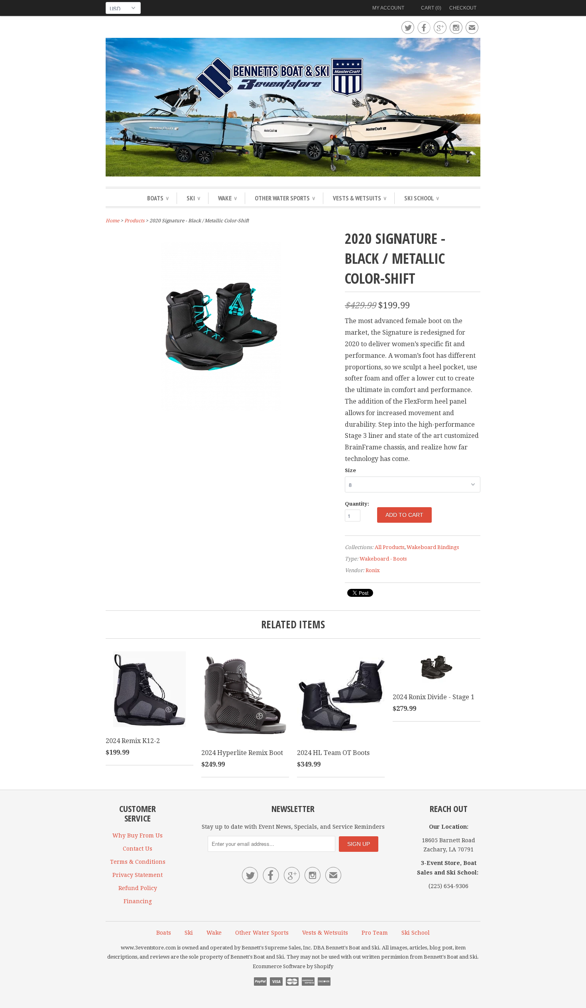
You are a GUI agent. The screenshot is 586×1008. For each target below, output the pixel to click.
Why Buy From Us (137, 835)
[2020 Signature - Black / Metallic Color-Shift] (221, 416)
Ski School (421, 198)
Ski (193, 198)
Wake (227, 198)
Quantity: (357, 504)
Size (350, 470)
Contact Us (137, 848)
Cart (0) (431, 8)
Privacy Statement (137, 875)
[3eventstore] (293, 108)
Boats (158, 198)
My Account (388, 8)
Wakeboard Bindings (433, 547)
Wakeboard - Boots (383, 559)
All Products (389, 547)
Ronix (373, 570)
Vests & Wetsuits (359, 198)
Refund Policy (137, 888)
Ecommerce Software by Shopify (293, 966)
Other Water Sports (285, 198)
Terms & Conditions (137, 862)
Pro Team (375, 933)
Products (134, 221)
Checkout (462, 8)
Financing (138, 901)
